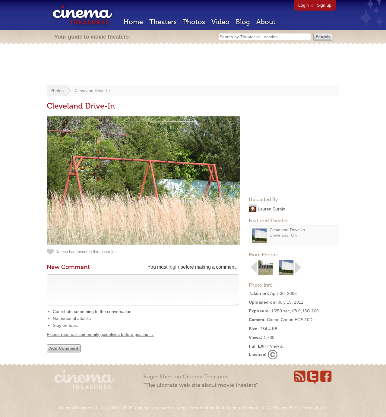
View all (277, 346)
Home (133, 22)
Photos (194, 22)
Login (303, 5)
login (174, 267)
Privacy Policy (286, 407)
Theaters (163, 22)
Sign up (324, 5)
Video (220, 22)
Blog (243, 22)
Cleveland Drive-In (92, 90)
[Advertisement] (193, 65)
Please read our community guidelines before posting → (100, 334)
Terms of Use (314, 407)
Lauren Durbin (271, 208)
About (266, 22)
